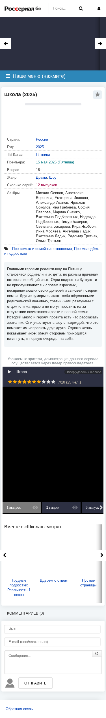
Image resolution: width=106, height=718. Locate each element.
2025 (40, 147)
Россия (42, 139)
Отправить (35, 683)
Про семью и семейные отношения (42, 249)
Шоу (53, 177)
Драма (41, 177)
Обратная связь (19, 709)
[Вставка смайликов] (97, 653)
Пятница (43, 154)
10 (53, 381)
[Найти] (81, 8)
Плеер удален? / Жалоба (83, 372)
